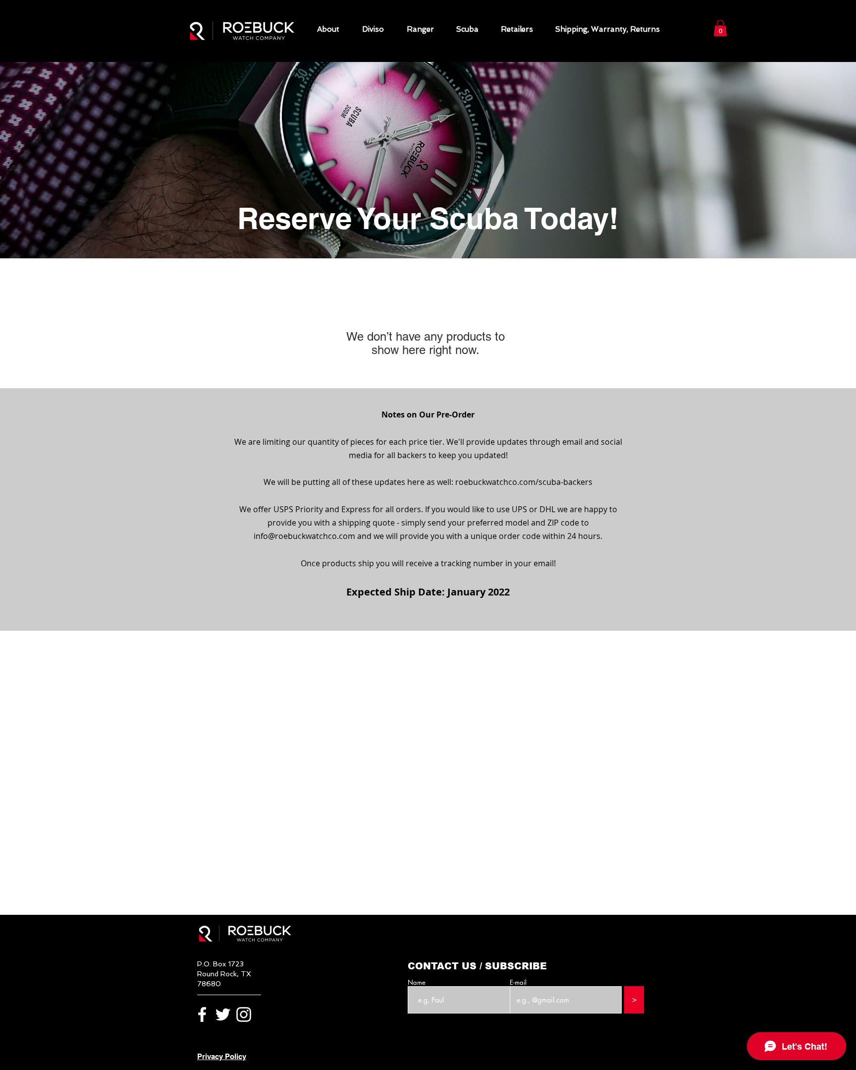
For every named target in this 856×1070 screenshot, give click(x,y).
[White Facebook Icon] (202, 1014)
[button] (720, 28)
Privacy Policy (221, 1056)
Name (417, 982)
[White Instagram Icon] (244, 1014)
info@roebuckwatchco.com (304, 536)
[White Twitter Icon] (223, 1014)
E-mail (518, 982)
